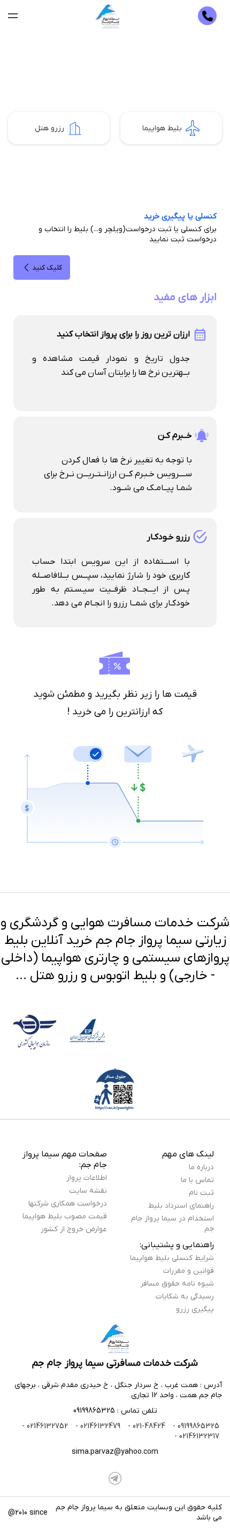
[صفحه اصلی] (108, 16)
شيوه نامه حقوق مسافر (177, 1284)
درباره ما (201, 1167)
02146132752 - (45, 1426)
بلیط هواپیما (162, 128)
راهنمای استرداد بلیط (181, 1206)
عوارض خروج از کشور (74, 1229)
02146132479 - (96, 1426)
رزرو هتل (49, 128)
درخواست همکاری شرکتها (67, 1204)
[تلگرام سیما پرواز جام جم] (115, 1478)
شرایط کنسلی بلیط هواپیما (172, 1258)
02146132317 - (196, 1436)
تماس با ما (197, 1180)
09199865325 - (195, 1426)
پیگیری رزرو (195, 1309)
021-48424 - (145, 1426)
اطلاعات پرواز (86, 1178)
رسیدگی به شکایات (185, 1296)
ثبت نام (201, 1193)
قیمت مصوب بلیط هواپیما (64, 1216)
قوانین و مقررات (188, 1271)
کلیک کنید (47, 267)
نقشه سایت (88, 1191)
